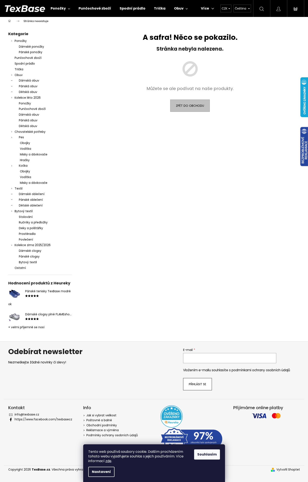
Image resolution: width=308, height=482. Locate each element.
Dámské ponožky (31, 46)
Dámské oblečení (31, 194)
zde (108, 460)
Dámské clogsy (30, 251)
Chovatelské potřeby (30, 132)
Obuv (19, 75)
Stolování (26, 217)
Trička (19, 69)
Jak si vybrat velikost (101, 415)
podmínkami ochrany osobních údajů (261, 370)
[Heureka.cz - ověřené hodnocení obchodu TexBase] (171, 416)
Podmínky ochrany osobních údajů (112, 435)
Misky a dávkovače (33, 154)
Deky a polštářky (31, 228)
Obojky (25, 143)
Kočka (23, 165)
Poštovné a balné (99, 420)
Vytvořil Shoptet (288, 470)
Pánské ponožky (30, 52)
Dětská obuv (28, 92)
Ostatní (20, 268)
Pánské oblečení (31, 200)
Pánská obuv (28, 86)
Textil (18, 188)
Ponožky (21, 41)
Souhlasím (207, 454)
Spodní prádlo (25, 63)
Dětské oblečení (31, 205)
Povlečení (26, 239)
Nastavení (101, 471)
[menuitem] (60, 8)
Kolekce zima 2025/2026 (33, 245)
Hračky (25, 160)
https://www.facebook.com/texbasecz (43, 419)
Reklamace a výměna (102, 430)
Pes (21, 137)
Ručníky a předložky (33, 222)
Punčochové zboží (28, 58)
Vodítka (25, 149)
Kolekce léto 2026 (28, 98)
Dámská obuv (29, 80)
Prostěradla (27, 234)
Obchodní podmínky (101, 425)
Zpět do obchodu (190, 106)
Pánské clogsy (29, 256)
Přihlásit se (197, 384)
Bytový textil (24, 211)
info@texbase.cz (27, 414)
